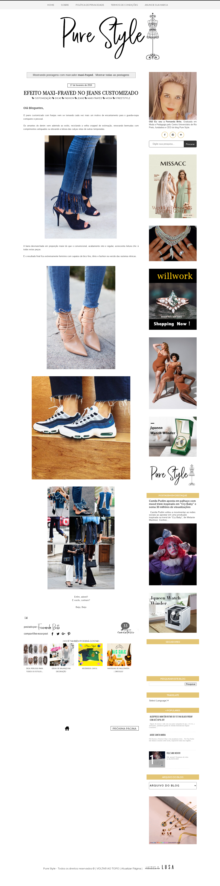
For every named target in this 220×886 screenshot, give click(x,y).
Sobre (65, 5)
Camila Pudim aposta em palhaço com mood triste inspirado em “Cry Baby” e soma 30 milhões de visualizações (172, 503)
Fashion (70, 98)
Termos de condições (124, 5)
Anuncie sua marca (156, 5)
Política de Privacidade (90, 5)
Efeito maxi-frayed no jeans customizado (81, 92)
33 (125, 626)
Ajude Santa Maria (158, 734)
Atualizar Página (131, 868)
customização (43, 98)
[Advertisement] (81, 697)
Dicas (58, 98)
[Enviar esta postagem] (25, 617)
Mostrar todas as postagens (112, 74)
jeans (81, 98)
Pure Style (49, 868)
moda (109, 98)
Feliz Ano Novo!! (173, 753)
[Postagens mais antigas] (125, 729)
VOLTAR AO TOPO (108, 868)
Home (50, 5)
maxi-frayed (95, 98)
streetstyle (122, 98)
